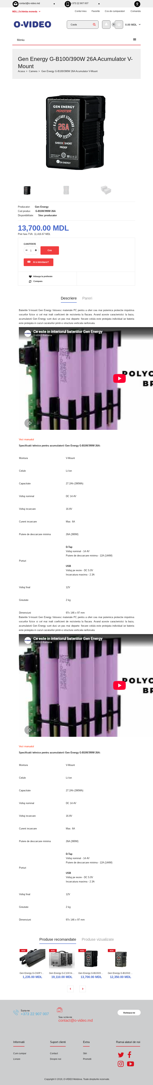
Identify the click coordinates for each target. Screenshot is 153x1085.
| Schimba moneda (25, 11)
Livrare (16, 1059)
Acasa (21, 71)
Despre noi (55, 1059)
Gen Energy (42, 206)
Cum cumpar (19, 1053)
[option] (76, 132)
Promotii (87, 1059)
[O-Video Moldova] (32, 27)
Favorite (96, 11)
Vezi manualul (26, 439)
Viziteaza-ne (129, 1013)
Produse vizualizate (98, 939)
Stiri (85, 1053)
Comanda (136, 11)
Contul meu (81, 11)
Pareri (87, 298)
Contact (54, 1053)
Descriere (69, 298)
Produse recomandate (57, 939)
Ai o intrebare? (41, 262)
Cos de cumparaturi (115, 11)
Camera (33, 71)
